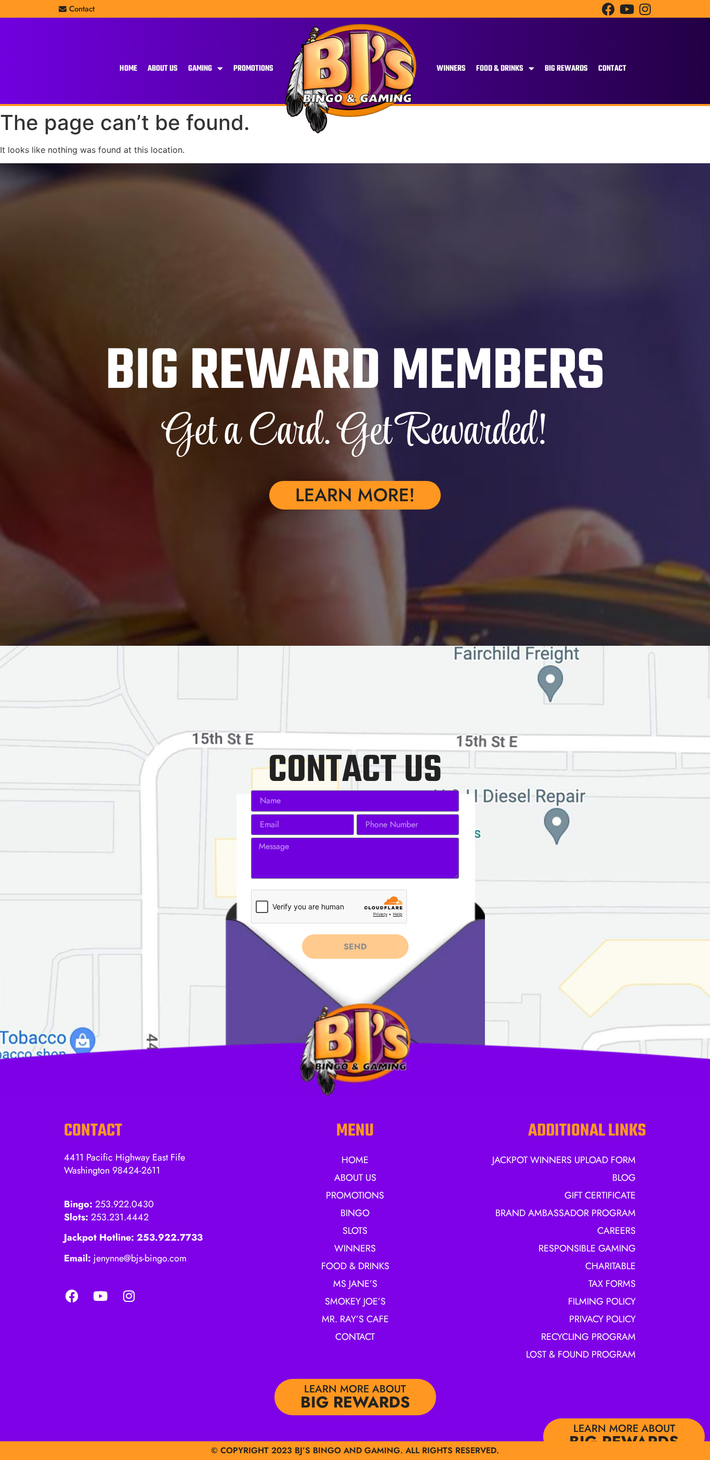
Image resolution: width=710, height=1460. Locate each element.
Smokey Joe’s (355, 1301)
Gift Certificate (600, 1195)
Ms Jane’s (355, 1283)
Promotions (253, 68)
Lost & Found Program (581, 1354)
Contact (612, 68)
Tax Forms (612, 1283)
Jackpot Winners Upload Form (564, 1160)
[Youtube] (626, 9)
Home (128, 68)
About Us (163, 68)
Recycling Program (588, 1337)
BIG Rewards (566, 68)
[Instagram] (644, 9)
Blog (624, 1177)
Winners (451, 68)
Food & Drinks (499, 68)
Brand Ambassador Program (565, 1213)
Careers (616, 1230)
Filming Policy (602, 1301)
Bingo (355, 1213)
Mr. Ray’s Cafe (355, 1319)
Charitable (610, 1266)
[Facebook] (608, 9)
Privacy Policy (602, 1319)
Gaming (200, 68)
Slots (355, 1230)
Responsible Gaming (587, 1248)
